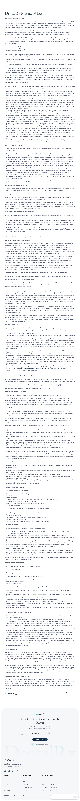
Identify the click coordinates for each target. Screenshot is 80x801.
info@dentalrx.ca (40, 79)
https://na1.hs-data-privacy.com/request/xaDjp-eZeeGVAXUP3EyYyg (39, 368)
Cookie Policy (67, 797)
